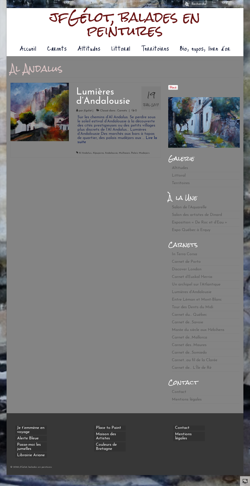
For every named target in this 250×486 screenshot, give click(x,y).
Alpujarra (98, 153)
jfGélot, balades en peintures (125, 23)
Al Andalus (85, 153)
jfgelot (88, 110)
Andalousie (111, 153)
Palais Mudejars (140, 153)
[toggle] (245, 480)
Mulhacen (124, 153)
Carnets (122, 110)
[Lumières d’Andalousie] (39, 112)
